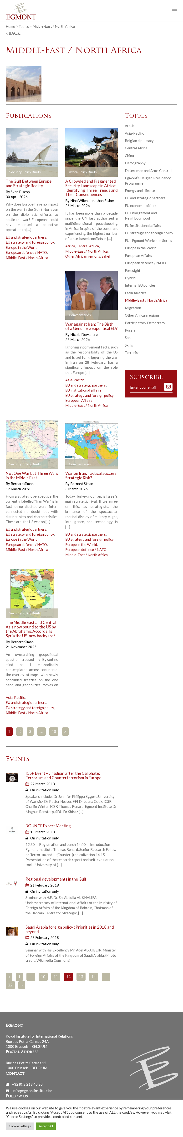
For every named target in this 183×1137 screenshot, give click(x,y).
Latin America (136, 293)
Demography (135, 163)
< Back (13, 34)
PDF (13, 172)
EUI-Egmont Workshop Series (148, 240)
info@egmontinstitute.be (32, 1090)
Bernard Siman (22, 483)
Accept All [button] (46, 1126)
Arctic (129, 125)
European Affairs (78, 400)
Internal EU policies (140, 285)
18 (54, 732)
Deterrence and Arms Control (148, 170)
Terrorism (132, 352)
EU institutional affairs (83, 390)
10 (43, 977)
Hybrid (130, 278)
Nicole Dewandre (84, 334)
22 (10, 985)
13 (81, 977)
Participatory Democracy (145, 323)
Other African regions (82, 256)
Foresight (132, 270)
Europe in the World (21, 247)
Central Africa (87, 246)
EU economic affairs (141, 205)
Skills (129, 345)
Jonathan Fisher (101, 200)
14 (94, 977)
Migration (133, 308)
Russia (130, 330)
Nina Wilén (79, 200)
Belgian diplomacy (139, 140)
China (129, 155)
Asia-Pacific (74, 380)
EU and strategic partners (26, 237)
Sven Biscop (20, 192)
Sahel (106, 256)
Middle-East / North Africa (27, 257)
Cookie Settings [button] (20, 1126)
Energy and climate (140, 190)
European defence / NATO (26, 252)
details (43, 172)
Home (10, 26)
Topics (24, 26)
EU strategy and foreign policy (30, 242)
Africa (70, 246)
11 (56, 977)
